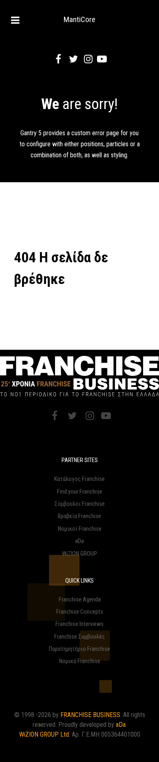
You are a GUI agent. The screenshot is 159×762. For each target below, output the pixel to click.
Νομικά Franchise (79, 661)
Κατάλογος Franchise (79, 479)
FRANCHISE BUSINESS (90, 715)
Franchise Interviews (79, 624)
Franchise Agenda (80, 599)
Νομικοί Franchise (80, 528)
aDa (79, 541)
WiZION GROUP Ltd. (44, 734)
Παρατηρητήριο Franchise (79, 649)
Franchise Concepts (79, 611)
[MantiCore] (79, 376)
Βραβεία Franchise (79, 516)
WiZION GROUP (79, 553)
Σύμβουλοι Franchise (80, 504)
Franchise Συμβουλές (79, 636)
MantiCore (79, 19)
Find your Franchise (79, 491)
